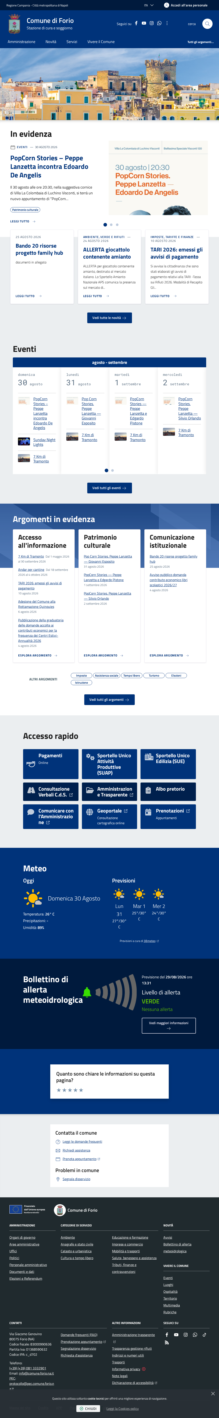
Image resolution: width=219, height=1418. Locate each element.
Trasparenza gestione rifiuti (132, 1348)
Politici (14, 1257)
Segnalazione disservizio (78, 1348)
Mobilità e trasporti (126, 1251)
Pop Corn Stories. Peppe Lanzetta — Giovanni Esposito (91, 411)
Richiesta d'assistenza (77, 1355)
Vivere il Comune (101, 42)
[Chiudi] (213, 1393)
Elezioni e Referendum (25, 1278)
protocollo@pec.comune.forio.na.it (31, 1386)
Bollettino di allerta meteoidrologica (177, 1248)
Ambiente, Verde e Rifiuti (104, 237)
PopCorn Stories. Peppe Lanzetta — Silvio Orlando (189, 409)
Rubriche (169, 1312)
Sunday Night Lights (44, 442)
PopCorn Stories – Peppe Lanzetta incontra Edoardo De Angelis (43, 413)
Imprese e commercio (127, 1244)
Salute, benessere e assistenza (134, 1257)
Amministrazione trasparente (135, 1334)
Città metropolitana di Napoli (50, 5)
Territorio (170, 1298)
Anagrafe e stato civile (77, 1244)
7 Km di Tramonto (41, 459)
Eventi (22, 147)
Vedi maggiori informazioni (168, 1022)
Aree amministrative (24, 1244)
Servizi (72, 42)
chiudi (91, 1408)
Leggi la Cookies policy (123, 1408)
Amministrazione (21, 42)
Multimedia (171, 1305)
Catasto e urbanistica (76, 1251)
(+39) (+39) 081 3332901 (27, 1368)
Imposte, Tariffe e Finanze (172, 237)
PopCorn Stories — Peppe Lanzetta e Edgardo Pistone (138, 411)
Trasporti (118, 1362)
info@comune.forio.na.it (36, 1373)
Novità (51, 42)
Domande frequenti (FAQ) (79, 1334)
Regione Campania (18, 5)
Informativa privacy (126, 1369)
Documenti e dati (21, 1271)
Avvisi (167, 1237)
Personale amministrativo (28, 1264)
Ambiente (68, 1237)
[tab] (105, 225)
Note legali (120, 1375)
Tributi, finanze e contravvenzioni (124, 1268)
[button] (207, 24)
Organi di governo (22, 1237)
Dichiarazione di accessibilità (134, 1382)
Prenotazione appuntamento (83, 1341)
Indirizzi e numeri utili (128, 1355)
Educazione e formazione (130, 1237)
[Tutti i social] (167, 24)
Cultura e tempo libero (77, 1257)
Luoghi (168, 1284)
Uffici (13, 1251)
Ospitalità (170, 1291)
